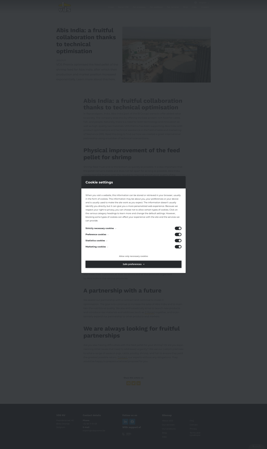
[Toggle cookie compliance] (178, 234)
